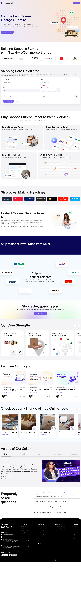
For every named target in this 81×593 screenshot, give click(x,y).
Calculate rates (8, 101)
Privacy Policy (58, 560)
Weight (4, 87)
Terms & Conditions (51, 560)
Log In (70, 3)
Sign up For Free (40, 313)
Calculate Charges (7, 32)
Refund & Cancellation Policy (74, 560)
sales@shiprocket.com (7, 537)
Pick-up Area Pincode (7, 79)
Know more (5, 434)
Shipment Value (44, 93)
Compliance (65, 560)
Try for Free (76, 3)
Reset (17, 101)
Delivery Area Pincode (45, 79)
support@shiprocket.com (8, 534)
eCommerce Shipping (7, 387)
